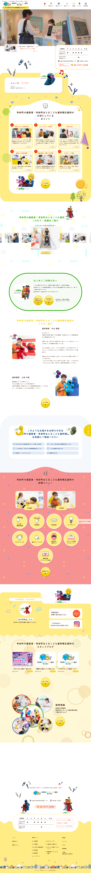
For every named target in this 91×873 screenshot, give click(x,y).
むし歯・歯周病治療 (38, 847)
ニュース (64, 841)
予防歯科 (36, 850)
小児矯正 (36, 844)
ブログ (63, 845)
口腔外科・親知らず (52, 844)
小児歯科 (36, 841)
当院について (15, 845)
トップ (13, 837)
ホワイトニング (51, 841)
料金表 (63, 837)
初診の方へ (14, 841)
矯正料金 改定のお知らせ (17, 88)
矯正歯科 (36, 853)
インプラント (37, 856)
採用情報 (64, 848)
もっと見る (11, 250)
